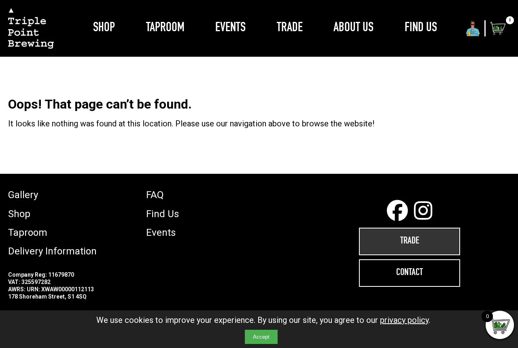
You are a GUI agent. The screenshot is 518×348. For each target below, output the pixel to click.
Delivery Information (52, 251)
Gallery (23, 195)
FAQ (155, 195)
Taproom (165, 28)
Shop (104, 28)
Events (230, 28)
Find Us (421, 28)
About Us (353, 28)
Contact (409, 273)
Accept (261, 337)
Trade (290, 28)
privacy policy (404, 320)
